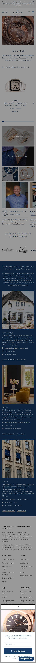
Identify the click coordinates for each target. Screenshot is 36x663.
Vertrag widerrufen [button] (26, 659)
